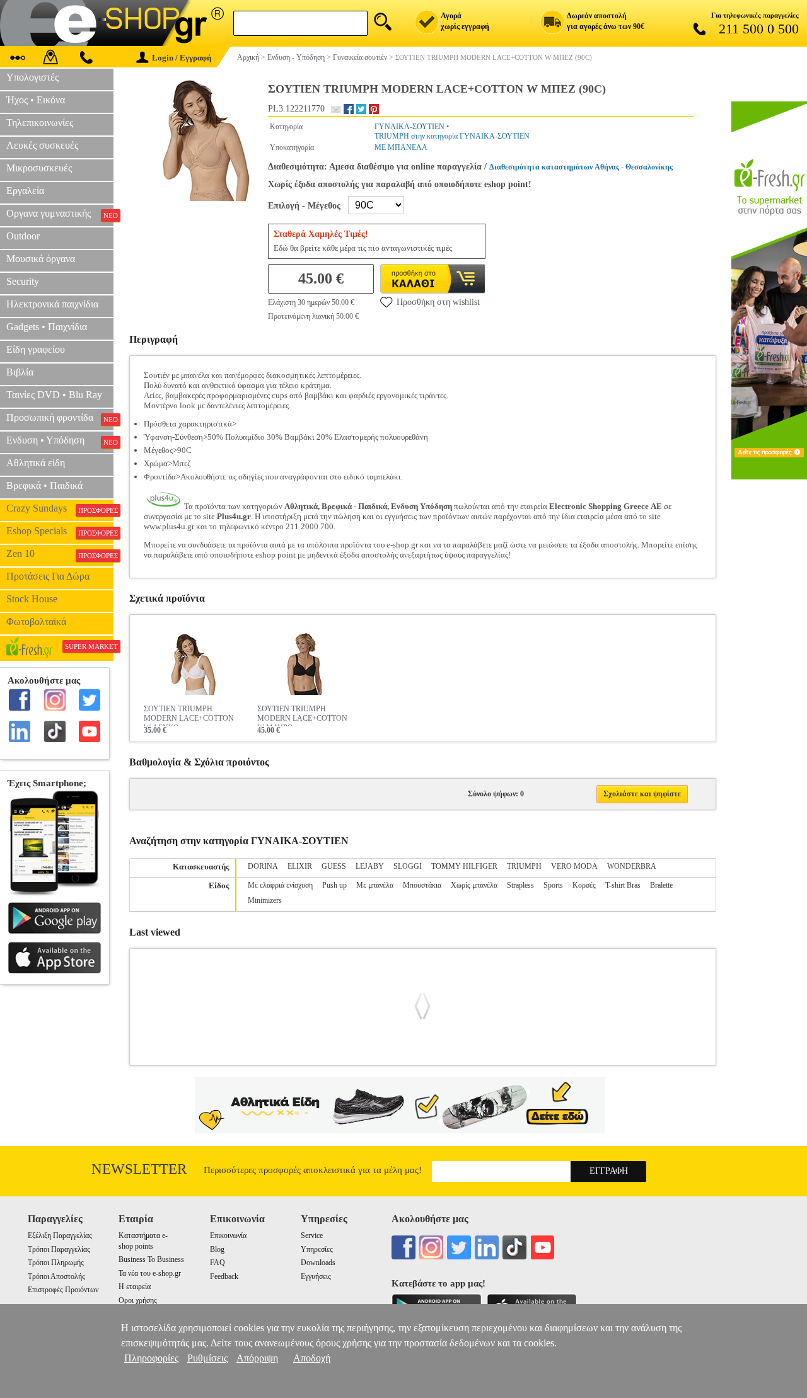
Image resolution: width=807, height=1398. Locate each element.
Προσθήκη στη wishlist (438, 302)
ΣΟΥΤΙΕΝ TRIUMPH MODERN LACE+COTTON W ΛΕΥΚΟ (189, 715)
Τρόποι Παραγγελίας (59, 1249)
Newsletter (139, 1169)
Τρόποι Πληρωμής (56, 1262)
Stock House (31, 598)
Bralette (661, 885)
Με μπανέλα (374, 885)
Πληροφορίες (151, 1358)
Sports (553, 885)
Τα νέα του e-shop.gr (150, 1273)
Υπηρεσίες (317, 1249)
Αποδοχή (311, 1358)
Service (312, 1235)
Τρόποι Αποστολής (56, 1276)
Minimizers (265, 900)
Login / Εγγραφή (181, 57)
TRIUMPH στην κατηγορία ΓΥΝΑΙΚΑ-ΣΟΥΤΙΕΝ (452, 136)
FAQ (217, 1262)
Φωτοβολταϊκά (36, 621)
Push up (334, 885)
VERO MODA (574, 866)
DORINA (263, 866)
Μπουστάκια (422, 885)
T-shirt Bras (623, 885)
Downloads (318, 1262)
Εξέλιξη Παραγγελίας (60, 1235)
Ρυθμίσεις (207, 1358)
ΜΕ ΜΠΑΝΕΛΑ (400, 147)
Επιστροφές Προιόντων (63, 1289)
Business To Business (151, 1259)
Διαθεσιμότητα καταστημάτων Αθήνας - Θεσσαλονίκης (581, 167)
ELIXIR (299, 866)
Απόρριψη (257, 1358)
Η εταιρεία (135, 1286)
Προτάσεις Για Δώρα (48, 576)
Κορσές (584, 885)
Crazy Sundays (59, 508)
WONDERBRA (631, 866)
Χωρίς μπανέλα (474, 885)
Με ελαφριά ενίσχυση (280, 885)
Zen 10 (59, 553)
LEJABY (370, 866)
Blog (217, 1249)
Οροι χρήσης (138, 1300)
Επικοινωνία (228, 1235)
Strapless (520, 885)
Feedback (224, 1276)
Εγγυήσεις (316, 1276)
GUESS (334, 866)
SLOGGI (407, 866)
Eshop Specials (59, 531)
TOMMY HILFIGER (464, 866)
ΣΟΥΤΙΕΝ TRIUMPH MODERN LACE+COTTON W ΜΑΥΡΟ (302, 715)
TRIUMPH (524, 866)
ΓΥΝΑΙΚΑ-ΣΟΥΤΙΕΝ (409, 126)
